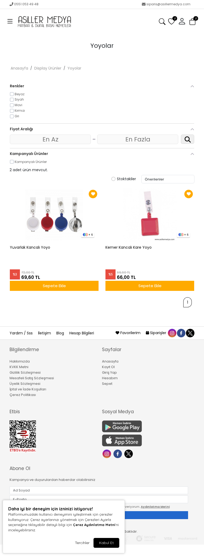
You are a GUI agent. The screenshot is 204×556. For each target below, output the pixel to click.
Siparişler (158, 332)
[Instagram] (107, 453)
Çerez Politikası (23, 394)
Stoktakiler (126, 179)
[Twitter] (129, 453)
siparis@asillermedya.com (168, 4)
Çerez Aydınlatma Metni (94, 525)
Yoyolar (74, 68)
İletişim (45, 333)
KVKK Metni (19, 366)
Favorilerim (130, 332)
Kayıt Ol (108, 366)
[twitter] (189, 332)
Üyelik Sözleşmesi (25, 383)
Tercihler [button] (82, 542)
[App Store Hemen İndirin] (145, 440)
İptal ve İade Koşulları (28, 389)
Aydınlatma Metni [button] (155, 507)
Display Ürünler (47, 68)
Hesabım (110, 378)
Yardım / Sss (22, 333)
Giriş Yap (109, 372)
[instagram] (171, 332)
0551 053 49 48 (26, 4)
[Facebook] (118, 453)
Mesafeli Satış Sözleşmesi (32, 378)
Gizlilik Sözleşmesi (25, 372)
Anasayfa (19, 68)
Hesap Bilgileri (81, 333)
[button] (10, 21)
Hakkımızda (20, 361)
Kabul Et (106, 542)
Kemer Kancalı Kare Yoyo (128, 247)
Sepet (107, 383)
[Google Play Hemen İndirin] (145, 426)
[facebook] (180, 332)
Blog (60, 333)
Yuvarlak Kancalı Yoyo (30, 247)
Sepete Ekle (54, 285)
